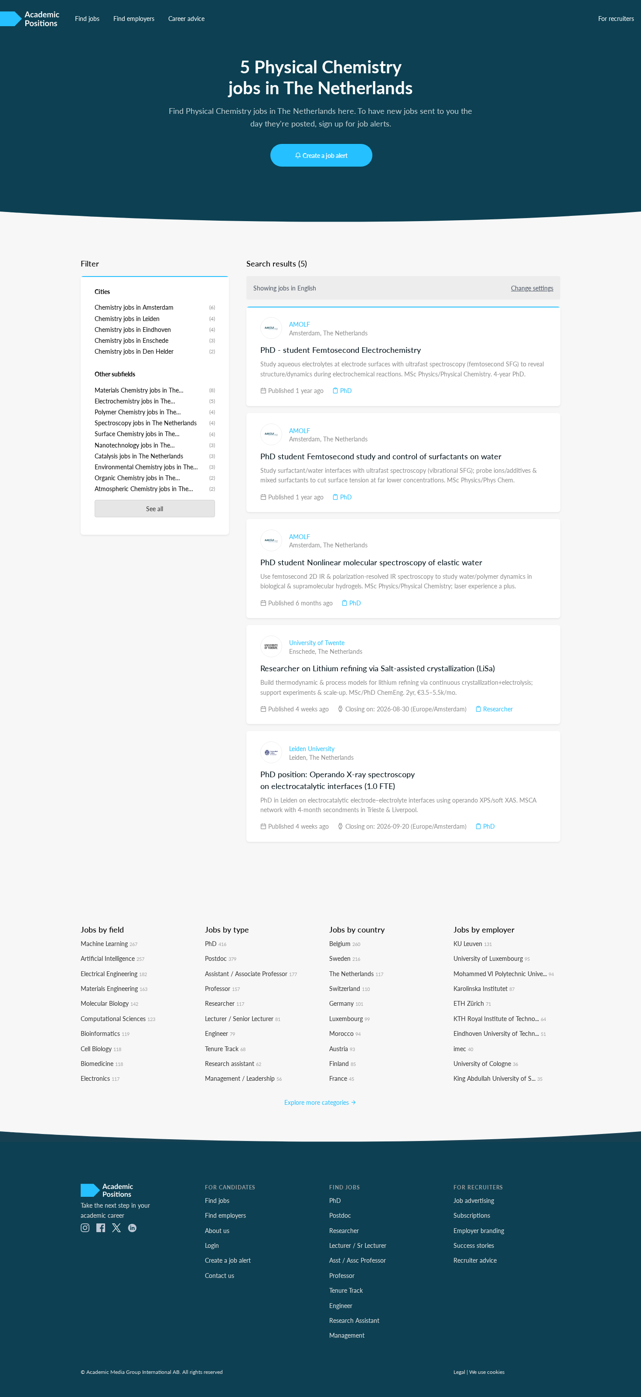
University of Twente (316, 642)
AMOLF (299, 324)
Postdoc (220, 958)
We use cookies (487, 1372)
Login (212, 1245)
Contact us (219, 1275)
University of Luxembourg (491, 958)
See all (154, 508)
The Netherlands (345, 332)
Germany (346, 1003)
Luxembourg (349, 1018)
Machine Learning (109, 943)
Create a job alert (325, 155)
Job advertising (473, 1200)
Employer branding (478, 1230)
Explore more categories (317, 1102)
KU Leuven (472, 943)
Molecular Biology (109, 1003)
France (341, 1078)
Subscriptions (471, 1215)
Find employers (133, 18)
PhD (345, 390)
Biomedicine (102, 1063)
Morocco (345, 1033)
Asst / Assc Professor (357, 1260)
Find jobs (87, 18)
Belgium (344, 943)
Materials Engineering (114, 988)
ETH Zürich (472, 1003)
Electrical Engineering (114, 973)
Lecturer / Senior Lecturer (242, 1018)
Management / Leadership (243, 1078)
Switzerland (349, 988)
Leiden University (311, 748)
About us (217, 1230)
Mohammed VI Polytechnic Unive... (503, 973)
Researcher (497, 708)
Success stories (473, 1245)
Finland (342, 1063)
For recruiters (616, 18)
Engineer (220, 1033)
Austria (342, 1048)
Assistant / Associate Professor (251, 973)
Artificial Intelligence (112, 958)
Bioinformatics (105, 1033)
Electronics (100, 1078)
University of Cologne (485, 1063)
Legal (459, 1372)
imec (463, 1048)
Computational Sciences (118, 1018)
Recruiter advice (475, 1260)
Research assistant (233, 1063)
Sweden (344, 958)
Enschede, (303, 651)
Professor (222, 988)
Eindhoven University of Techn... (499, 1033)
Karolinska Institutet (484, 988)
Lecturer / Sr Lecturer (357, 1245)
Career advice (186, 18)
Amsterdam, (306, 332)
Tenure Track (225, 1048)
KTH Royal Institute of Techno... (499, 1018)
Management (347, 1335)
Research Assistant (354, 1320)
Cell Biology (101, 1048)
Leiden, (299, 757)
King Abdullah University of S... (497, 1078)
